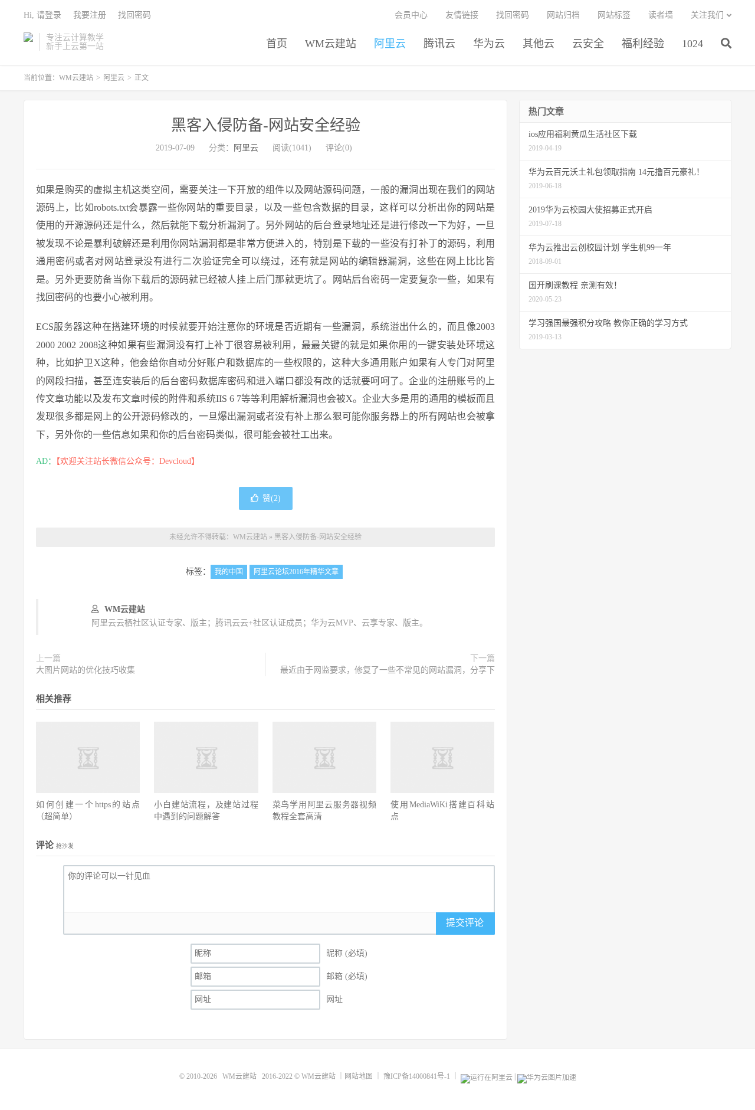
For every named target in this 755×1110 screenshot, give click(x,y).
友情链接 (461, 15)
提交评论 (465, 923)
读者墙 (660, 15)
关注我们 (707, 15)
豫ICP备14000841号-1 (416, 1076)
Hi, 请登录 (42, 15)
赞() (271, 498)
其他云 (538, 44)
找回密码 (512, 15)
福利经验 (643, 44)
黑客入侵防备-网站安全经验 (265, 125)
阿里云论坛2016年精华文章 (296, 572)
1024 (692, 44)
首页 (276, 44)
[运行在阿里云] (487, 1076)
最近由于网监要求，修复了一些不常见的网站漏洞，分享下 (387, 670)
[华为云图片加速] (546, 1076)
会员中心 (411, 15)
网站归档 (563, 15)
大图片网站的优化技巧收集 (85, 670)
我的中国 (229, 572)
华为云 (489, 44)
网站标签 (614, 15)
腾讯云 (439, 44)
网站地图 (358, 1076)
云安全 (588, 44)
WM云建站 (28, 41)
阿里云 (390, 44)
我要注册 (89, 15)
